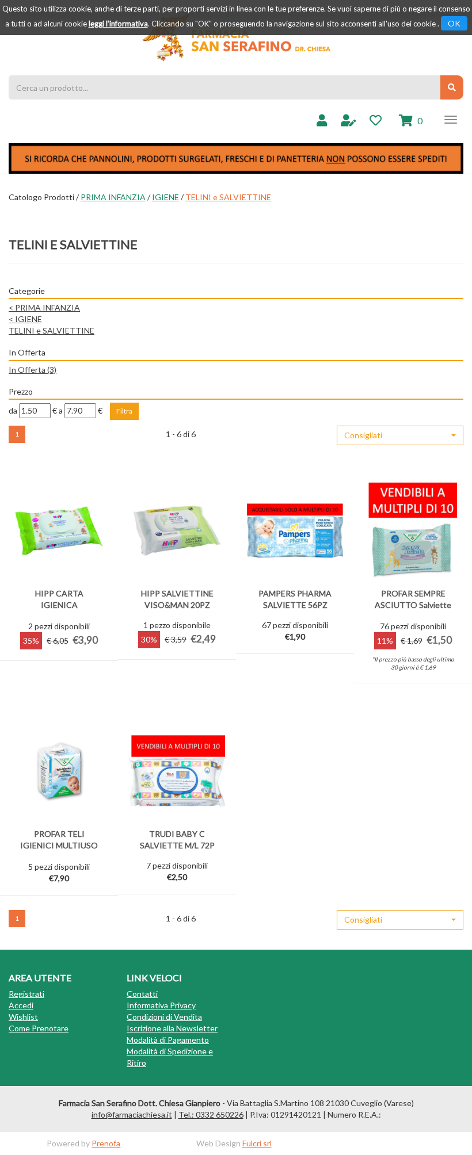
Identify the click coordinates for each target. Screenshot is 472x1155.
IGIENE (165, 197)
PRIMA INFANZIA (113, 197)
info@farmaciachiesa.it (132, 1114)
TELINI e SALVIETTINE (51, 330)
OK (454, 23)
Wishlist (23, 1017)
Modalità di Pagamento (168, 1040)
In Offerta (32, 369)
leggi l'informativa (118, 23)
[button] (400, 435)
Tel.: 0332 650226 (210, 1114)
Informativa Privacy (161, 1005)
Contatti (142, 994)
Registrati (26, 994)
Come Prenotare (38, 1028)
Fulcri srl (257, 1143)
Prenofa (106, 1143)
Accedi (21, 1005)
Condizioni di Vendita (164, 1017)
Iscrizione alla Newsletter (172, 1028)
